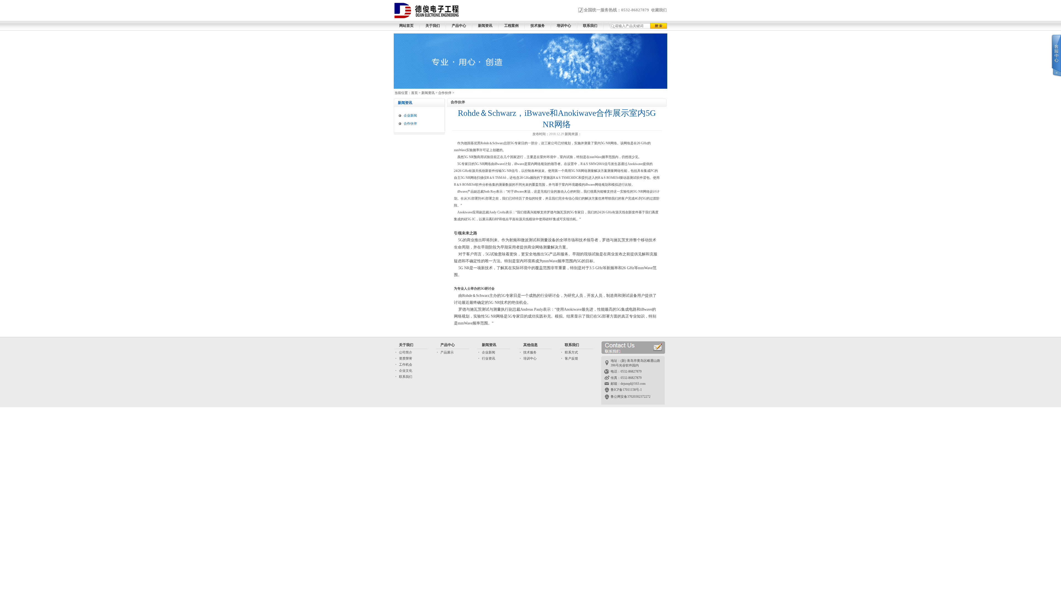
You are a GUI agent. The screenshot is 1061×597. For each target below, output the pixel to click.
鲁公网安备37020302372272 (630, 397)
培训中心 (530, 358)
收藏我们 (659, 10)
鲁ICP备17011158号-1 (626, 390)
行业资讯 (488, 358)
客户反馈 (571, 358)
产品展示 (447, 352)
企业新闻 (410, 115)
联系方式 (571, 352)
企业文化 (405, 371)
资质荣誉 (405, 358)
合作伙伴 (444, 93)
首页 (414, 93)
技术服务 (530, 352)
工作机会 (405, 364)
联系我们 (405, 377)
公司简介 (405, 352)
